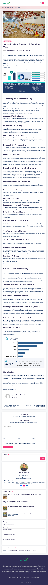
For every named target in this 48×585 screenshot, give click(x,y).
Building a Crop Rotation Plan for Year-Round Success (15, 501)
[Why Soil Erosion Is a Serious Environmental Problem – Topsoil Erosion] (5, 496)
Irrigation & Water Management (9, 537)
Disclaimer (21, 577)
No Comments (27, 50)
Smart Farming (7, 41)
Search (5, 454)
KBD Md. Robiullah (24, 472)
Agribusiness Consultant (19, 395)
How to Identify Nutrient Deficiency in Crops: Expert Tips (21, 513)
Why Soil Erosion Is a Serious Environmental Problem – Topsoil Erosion (24, 494)
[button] (14, 397)
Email (19, 438)
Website (34, 438)
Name (5, 438)
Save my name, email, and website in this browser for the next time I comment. (20, 443)
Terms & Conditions (35, 577)
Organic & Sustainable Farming (9, 539)
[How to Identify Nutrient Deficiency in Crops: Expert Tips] (5, 514)
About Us (11, 577)
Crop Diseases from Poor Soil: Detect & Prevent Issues (21, 506)
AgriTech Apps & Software (8, 527)
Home (3, 7)
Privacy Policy (27, 577)
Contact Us (15, 577)
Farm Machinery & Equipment (9, 534)
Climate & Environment (7, 529)
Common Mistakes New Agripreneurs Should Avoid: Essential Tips (22, 550)
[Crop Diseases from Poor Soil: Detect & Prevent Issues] (5, 508)
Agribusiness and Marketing (8, 524)
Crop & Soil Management (8, 532)
